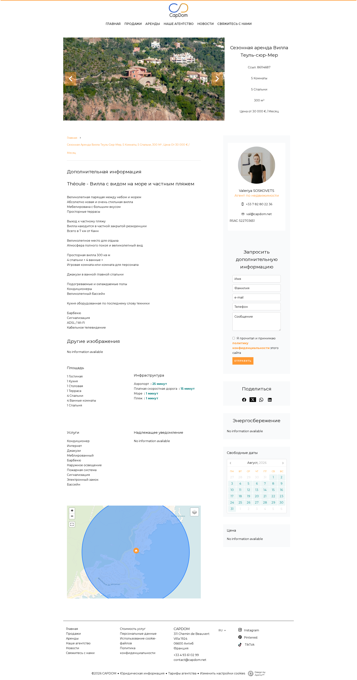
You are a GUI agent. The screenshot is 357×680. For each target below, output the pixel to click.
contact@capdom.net (190, 660)
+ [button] (72, 510)
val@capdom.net (259, 214)
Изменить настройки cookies (222, 673)
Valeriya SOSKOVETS (256, 191)
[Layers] (194, 512)
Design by (260, 673)
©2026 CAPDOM (104, 673)
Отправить (243, 361)
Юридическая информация (142, 673)
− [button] (72, 516)
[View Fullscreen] (72, 524)
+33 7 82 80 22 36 (259, 204)
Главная (72, 137)
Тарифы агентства (182, 673)
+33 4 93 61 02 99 (186, 655)
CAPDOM (182, 629)
